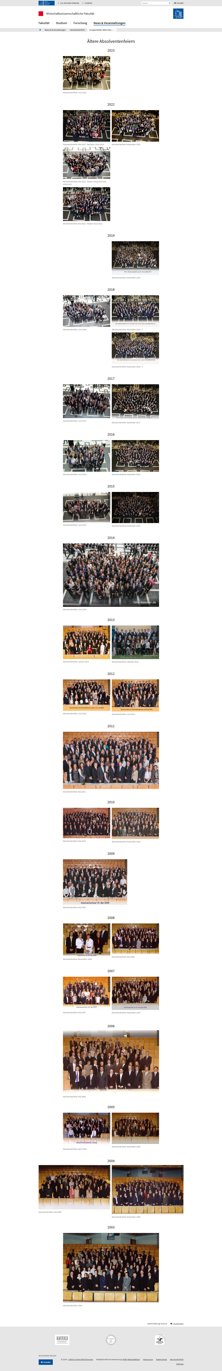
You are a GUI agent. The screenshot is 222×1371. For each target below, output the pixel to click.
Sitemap (179, 1364)
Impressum (148, 1359)
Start (169, 3)
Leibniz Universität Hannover (80, 1359)
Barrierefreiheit (176, 1359)
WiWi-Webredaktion (131, 1359)
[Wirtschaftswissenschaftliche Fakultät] (39, 30)
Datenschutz (161, 1359)
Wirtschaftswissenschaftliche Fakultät (70, 13)
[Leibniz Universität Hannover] (47, 3)
